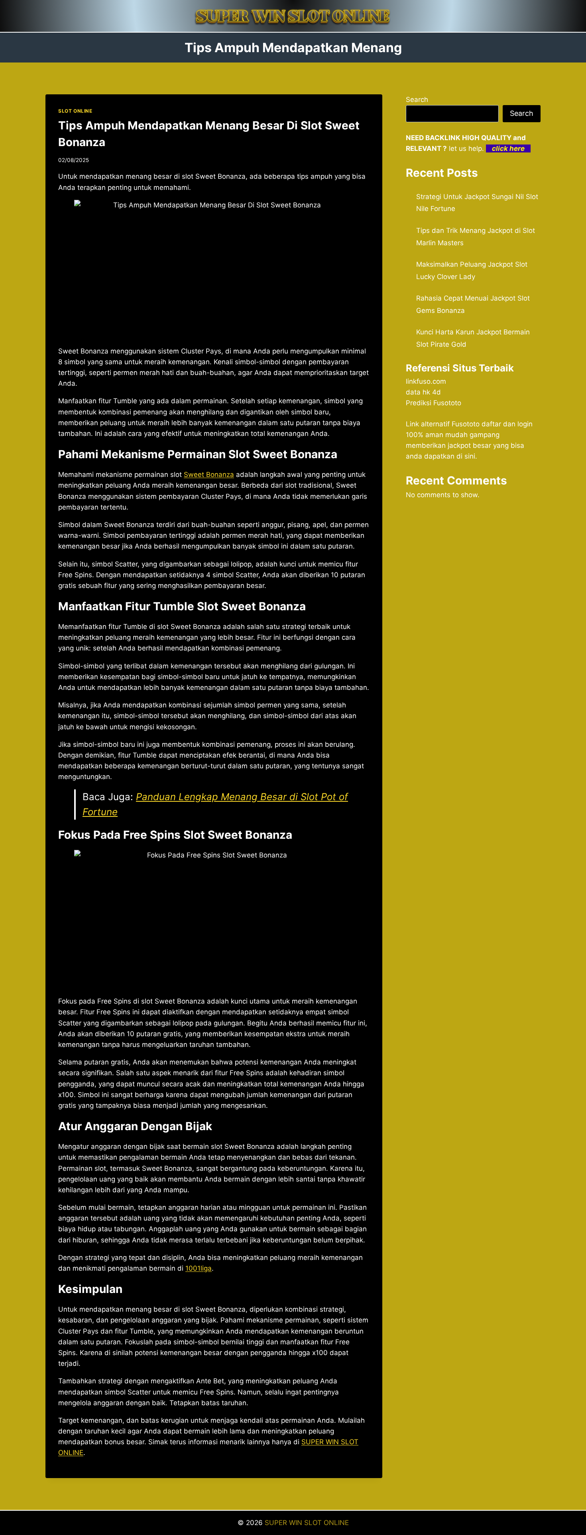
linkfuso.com (426, 381)
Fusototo (466, 424)
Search (417, 100)
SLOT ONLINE (75, 111)
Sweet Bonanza (209, 474)
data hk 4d (423, 392)
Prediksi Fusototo (433, 403)
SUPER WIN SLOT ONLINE (307, 1523)
